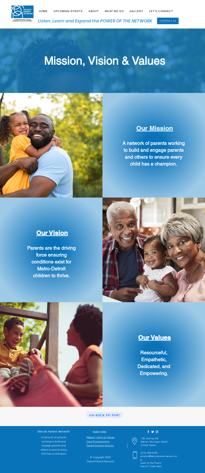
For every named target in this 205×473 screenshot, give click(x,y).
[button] (93, 11)
